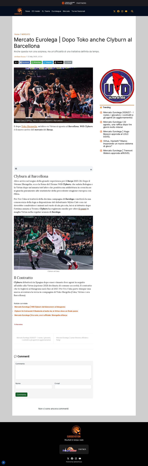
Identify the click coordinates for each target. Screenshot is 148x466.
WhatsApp (37, 62)
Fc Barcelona (18, 324)
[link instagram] (122, 11)
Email (69, 62)
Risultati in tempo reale (74, 440)
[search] (132, 11)
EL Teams (46, 11)
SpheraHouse (78, 462)
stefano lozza (20, 56)
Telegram (48, 62)
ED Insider (36, 11)
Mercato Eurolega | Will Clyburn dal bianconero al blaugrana (40, 307)
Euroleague (56, 11)
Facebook (25, 62)
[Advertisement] (74, 24)
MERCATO (25, 34)
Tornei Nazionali (78, 11)
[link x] (114, 11)
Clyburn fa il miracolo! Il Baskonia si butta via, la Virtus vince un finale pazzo (46, 311)
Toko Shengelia (29, 126)
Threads (59, 62)
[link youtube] (126, 11)
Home (16, 34)
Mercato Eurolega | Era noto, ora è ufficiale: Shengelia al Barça (41, 315)
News (27, 11)
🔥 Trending (105, 107)
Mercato (66, 11)
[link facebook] (118, 11)
